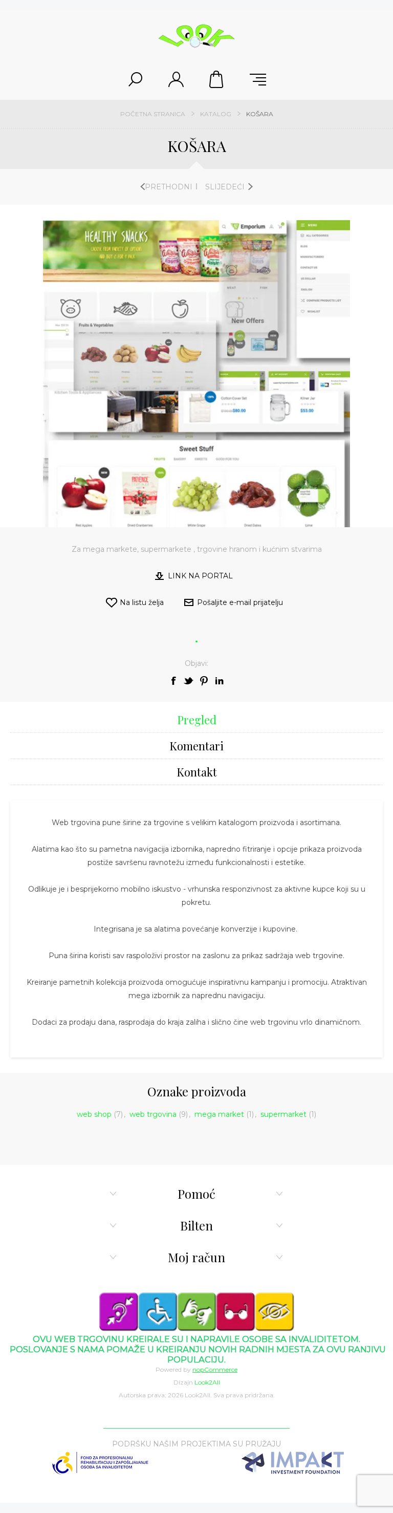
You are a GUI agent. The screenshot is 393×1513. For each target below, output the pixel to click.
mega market (219, 1114)
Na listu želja (142, 602)
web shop (94, 1114)
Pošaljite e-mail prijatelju (240, 602)
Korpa (217, 79)
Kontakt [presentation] (197, 772)
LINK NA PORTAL (200, 575)
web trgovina (153, 1114)
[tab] (196, 720)
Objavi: (196, 663)
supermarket (283, 1114)
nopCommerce (214, 1369)
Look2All (207, 1382)
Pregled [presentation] (196, 719)
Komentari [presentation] (196, 745)
